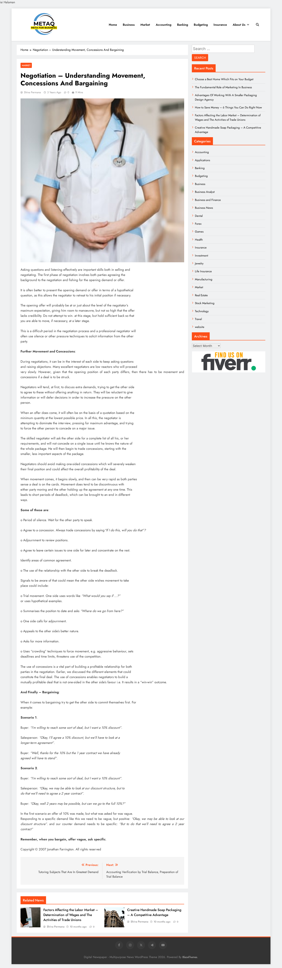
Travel (198, 319)
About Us (239, 24)
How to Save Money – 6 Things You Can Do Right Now (228, 107)
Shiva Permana (32, 92)
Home (113, 24)
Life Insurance (203, 271)
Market (145, 24)
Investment (201, 255)
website (199, 327)
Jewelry (199, 263)
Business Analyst (205, 192)
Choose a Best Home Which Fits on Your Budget (224, 79)
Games (199, 231)
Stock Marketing (204, 303)
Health (199, 240)
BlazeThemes (189, 957)
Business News (204, 208)
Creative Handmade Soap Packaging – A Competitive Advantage (154, 912)
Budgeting (201, 24)
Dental (199, 216)
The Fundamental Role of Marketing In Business (223, 87)
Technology (202, 311)
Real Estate (201, 295)
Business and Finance (208, 200)
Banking (182, 24)
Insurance (220, 24)
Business (129, 24)
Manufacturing (203, 279)
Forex (198, 224)
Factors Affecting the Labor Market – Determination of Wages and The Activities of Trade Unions (70, 914)
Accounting (163, 24)
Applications (202, 160)
